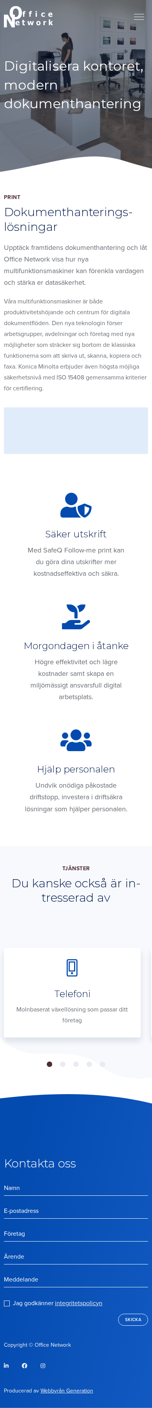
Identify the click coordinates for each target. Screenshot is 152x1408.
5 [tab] (102, 1064)
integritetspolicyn (79, 1303)
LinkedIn (12, 1368)
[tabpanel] (72, 992)
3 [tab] (76, 1064)
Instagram (43, 1366)
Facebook (30, 1368)
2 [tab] (62, 1064)
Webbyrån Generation (67, 1390)
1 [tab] (49, 1064)
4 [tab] (89, 1064)
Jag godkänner (58, 1303)
